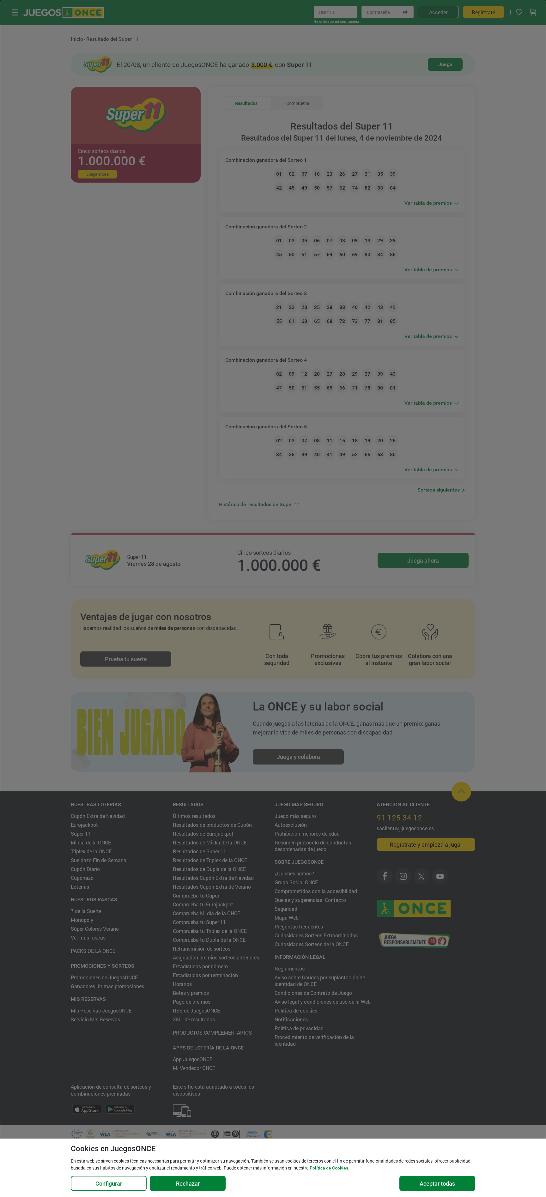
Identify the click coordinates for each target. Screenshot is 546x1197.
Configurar (108, 1183)
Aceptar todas (437, 1183)
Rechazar (188, 1183)
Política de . (329, 1167)
